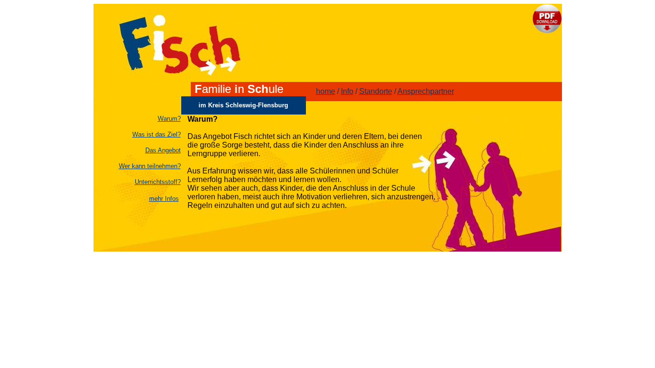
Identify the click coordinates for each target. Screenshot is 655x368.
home (325, 91)
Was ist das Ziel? (156, 134)
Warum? (169, 118)
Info (347, 91)
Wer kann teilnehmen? (150, 166)
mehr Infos (164, 198)
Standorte (375, 91)
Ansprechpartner (426, 91)
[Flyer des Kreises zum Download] (547, 30)
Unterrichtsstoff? (158, 181)
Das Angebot (163, 150)
